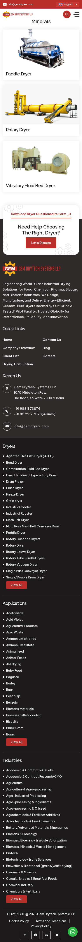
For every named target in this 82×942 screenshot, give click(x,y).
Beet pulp (13, 696)
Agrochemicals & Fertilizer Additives (33, 815)
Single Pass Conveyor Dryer (26, 571)
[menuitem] (67, 4)
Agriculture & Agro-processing (28, 789)
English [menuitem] (68, 4)
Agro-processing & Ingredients (28, 802)
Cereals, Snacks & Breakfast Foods (31, 879)
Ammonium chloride (21, 639)
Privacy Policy (41, 926)
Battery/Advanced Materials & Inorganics (37, 828)
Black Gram (14, 728)
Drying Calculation (18, 364)
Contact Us (52, 340)
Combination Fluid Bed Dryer (27, 469)
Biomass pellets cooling (24, 715)
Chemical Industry (19, 885)
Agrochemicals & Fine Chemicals (30, 821)
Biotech (12, 853)
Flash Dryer (14, 488)
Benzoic (12, 702)
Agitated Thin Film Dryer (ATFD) (30, 456)
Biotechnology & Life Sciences (28, 860)
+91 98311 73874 (27, 408)
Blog (46, 348)
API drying (13, 664)
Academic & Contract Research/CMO (34, 777)
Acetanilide (14, 613)
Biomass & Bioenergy (21, 834)
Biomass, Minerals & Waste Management (36, 847)
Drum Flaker (15, 482)
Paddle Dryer (15, 533)
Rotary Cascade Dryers (23, 539)
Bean (10, 690)
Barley (11, 683)
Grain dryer (14, 501)
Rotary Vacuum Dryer (21, 565)
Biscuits (12, 722)
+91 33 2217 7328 (28, 414)
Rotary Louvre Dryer (20, 552)
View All (16, 585)
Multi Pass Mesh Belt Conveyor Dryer (33, 526)
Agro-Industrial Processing (26, 796)
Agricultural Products (22, 626)
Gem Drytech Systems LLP (56, 914)
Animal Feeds (16, 658)
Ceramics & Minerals (21, 872)
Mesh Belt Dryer (17, 520)
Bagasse (12, 677)
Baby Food (14, 671)
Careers (49, 356)
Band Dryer (14, 463)
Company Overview (19, 348)
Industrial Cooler (18, 507)
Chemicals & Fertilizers (23, 891)
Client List (11, 356)
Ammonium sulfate (20, 645)
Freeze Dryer (15, 494)
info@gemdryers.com (20, 4)
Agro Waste (14, 632)
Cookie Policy (19, 921)
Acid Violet (14, 620)
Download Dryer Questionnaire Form (39, 214)
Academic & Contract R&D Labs (30, 770)
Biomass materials (20, 709)
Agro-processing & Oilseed (26, 808)
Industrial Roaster (19, 514)
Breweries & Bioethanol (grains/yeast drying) (39, 866)
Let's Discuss (41, 243)
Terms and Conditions (50, 921)
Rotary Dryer (15, 545)
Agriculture (14, 783)
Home (7, 340)
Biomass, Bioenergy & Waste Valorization (36, 840)
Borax (10, 734)
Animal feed (15, 651)
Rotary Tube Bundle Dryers (25, 558)
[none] (67, 4)
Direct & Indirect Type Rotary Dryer (31, 475)
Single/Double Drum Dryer (25, 577)
